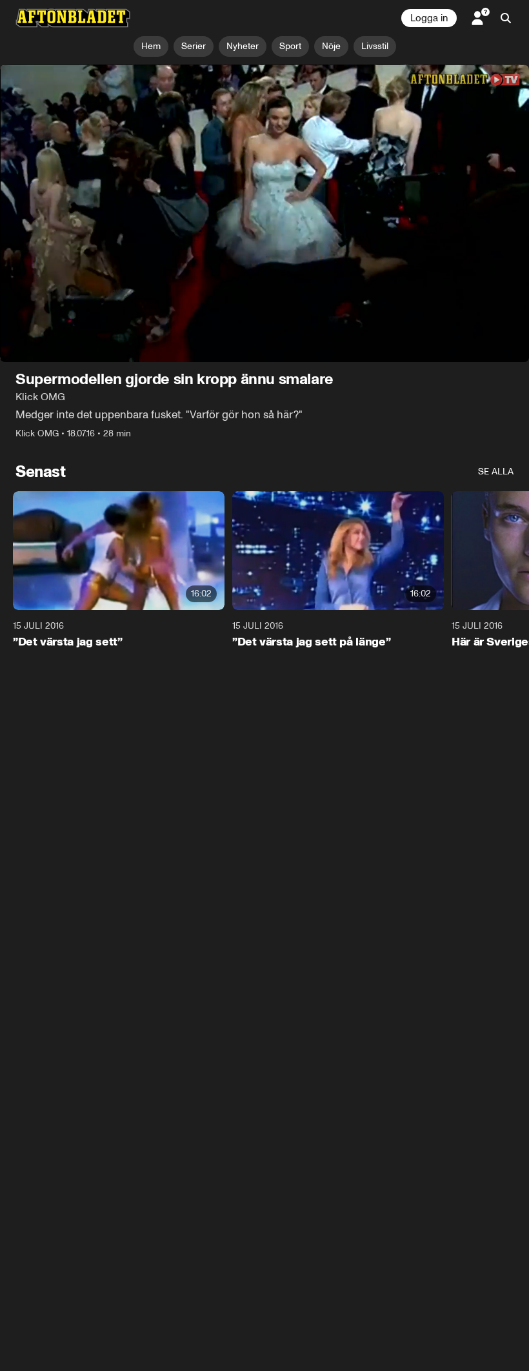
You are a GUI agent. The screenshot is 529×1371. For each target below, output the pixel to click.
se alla (496, 471)
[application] (264, 213)
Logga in (429, 18)
